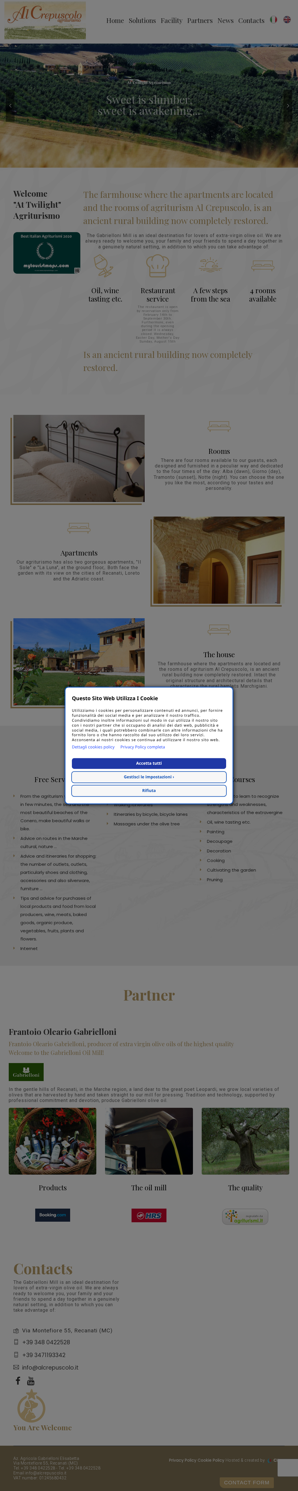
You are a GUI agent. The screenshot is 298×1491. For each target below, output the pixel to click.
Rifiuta (149, 791)
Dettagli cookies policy (93, 747)
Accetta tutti (149, 763)
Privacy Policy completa (142, 747)
